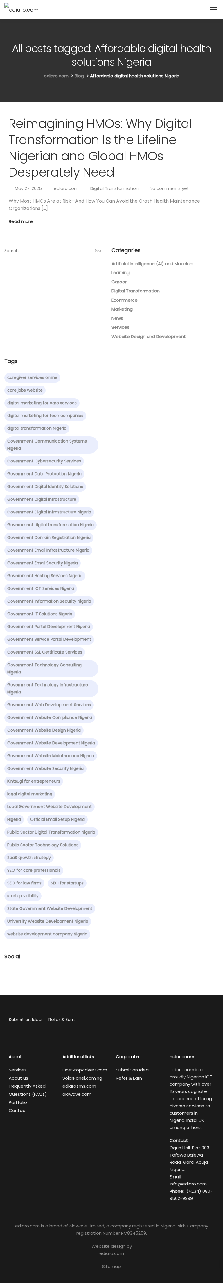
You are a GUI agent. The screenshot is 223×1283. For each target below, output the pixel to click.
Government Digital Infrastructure (41, 499)
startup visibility (23, 896)
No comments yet (169, 188)
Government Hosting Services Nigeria (44, 576)
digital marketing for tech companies (45, 416)
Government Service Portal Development (49, 639)
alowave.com (76, 1094)
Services (121, 327)
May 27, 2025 (28, 188)
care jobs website (25, 390)
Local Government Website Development (49, 807)
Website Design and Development (149, 336)
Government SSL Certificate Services (44, 652)
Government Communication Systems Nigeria (47, 444)
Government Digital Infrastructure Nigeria (49, 512)
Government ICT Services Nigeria (40, 588)
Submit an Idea (25, 1019)
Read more (21, 221)
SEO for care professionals (33, 870)
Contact (18, 1110)
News (117, 318)
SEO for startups (67, 883)
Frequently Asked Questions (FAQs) (28, 1090)
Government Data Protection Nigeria (44, 474)
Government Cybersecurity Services (44, 461)
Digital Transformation (114, 188)
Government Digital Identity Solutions (45, 486)
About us (18, 1078)
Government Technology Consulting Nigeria (44, 668)
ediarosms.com (79, 1086)
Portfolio (18, 1102)
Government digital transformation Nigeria (50, 525)
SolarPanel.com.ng (82, 1078)
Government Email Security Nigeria (42, 563)
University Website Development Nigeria (47, 921)
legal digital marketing (29, 794)
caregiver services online (32, 377)
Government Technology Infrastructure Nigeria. (47, 688)
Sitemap (111, 1266)
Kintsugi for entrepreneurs (33, 781)
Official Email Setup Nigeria (57, 819)
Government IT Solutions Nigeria (39, 614)
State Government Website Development (49, 908)
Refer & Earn (61, 1019)
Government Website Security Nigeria (45, 768)
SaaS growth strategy (29, 857)
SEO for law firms (24, 883)
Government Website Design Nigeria (44, 730)
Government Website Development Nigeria (51, 743)
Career (119, 282)
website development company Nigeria (47, 934)
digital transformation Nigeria (36, 428)
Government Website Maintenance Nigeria (50, 756)
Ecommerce (125, 300)
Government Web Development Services (49, 705)
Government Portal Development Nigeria (48, 626)
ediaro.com (66, 188)
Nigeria (14, 819)
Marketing (122, 309)
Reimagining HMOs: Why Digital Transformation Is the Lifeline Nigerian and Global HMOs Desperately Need (100, 148)
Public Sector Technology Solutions (42, 845)
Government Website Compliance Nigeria (49, 717)
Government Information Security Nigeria (49, 601)
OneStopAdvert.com (84, 1070)
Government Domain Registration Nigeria (49, 537)
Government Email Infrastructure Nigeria (48, 550)
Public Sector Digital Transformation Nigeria (51, 832)
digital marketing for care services (42, 403)
